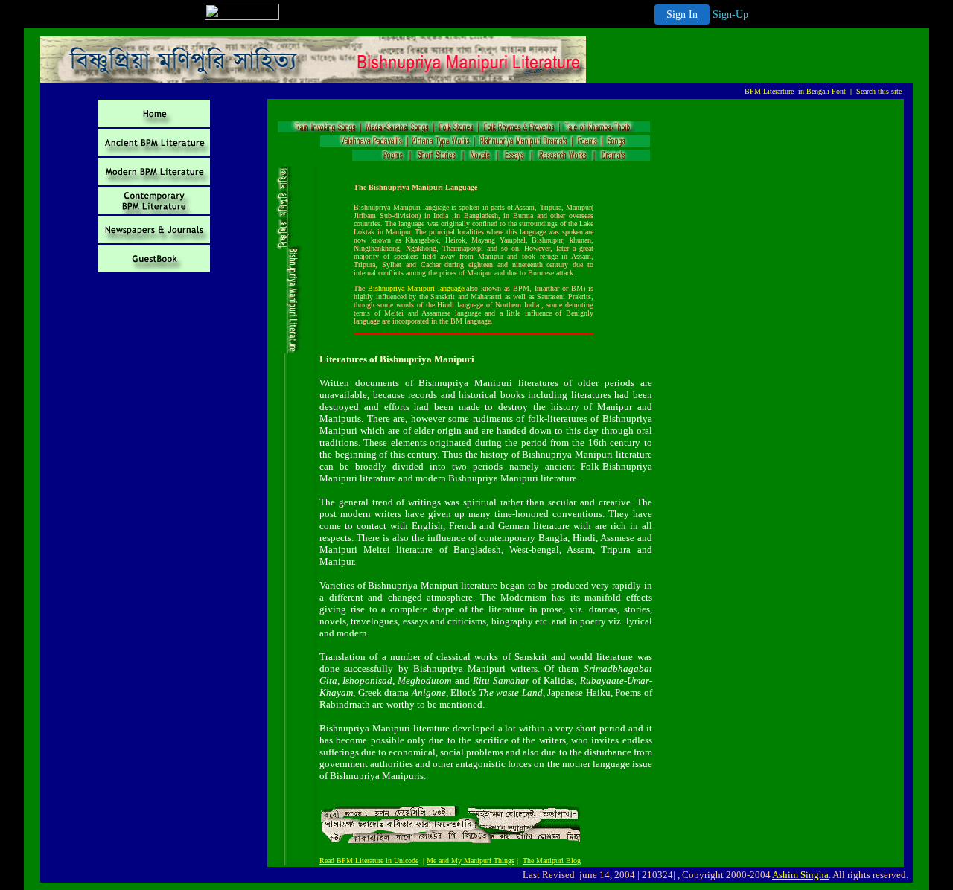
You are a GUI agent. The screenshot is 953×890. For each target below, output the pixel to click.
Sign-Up (730, 14)
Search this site (879, 91)
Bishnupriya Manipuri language (416, 288)
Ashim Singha (800, 874)
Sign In (682, 14)
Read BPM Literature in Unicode (368, 861)
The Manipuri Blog (552, 861)
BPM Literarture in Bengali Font (795, 91)
